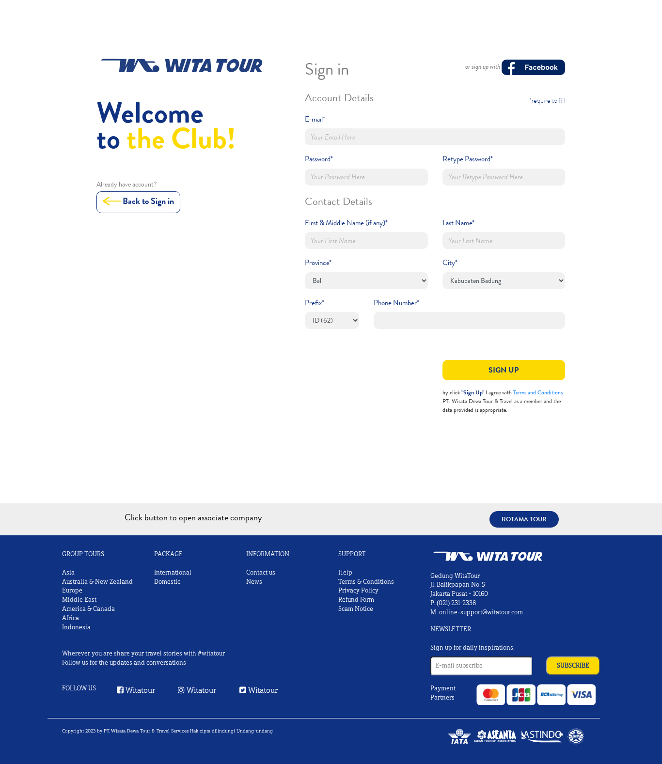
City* (449, 262)
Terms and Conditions (538, 392)
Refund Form (356, 600)
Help (345, 573)
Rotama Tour (524, 519)
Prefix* (314, 302)
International (172, 573)
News (254, 582)
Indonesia (76, 627)
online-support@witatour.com (481, 612)
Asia (68, 573)
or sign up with (483, 66)
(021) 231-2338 (456, 603)
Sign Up (504, 369)
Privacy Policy (358, 590)
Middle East (79, 600)
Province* (318, 262)
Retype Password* (467, 159)
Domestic (167, 582)
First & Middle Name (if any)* (346, 223)
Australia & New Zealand (97, 582)
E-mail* (315, 119)
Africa (70, 618)
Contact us (260, 573)
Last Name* (458, 223)
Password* (319, 159)
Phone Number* (396, 302)
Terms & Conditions (366, 582)
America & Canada (88, 609)
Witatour (140, 690)
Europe (72, 590)
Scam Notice (355, 609)
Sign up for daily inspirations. (472, 648)
